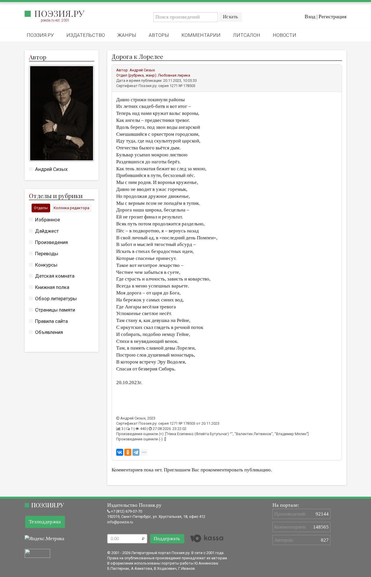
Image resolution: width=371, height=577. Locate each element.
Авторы (159, 35)
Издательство (85, 35)
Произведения (51, 242)
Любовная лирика (174, 75)
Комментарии (201, 35)
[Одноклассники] (127, 452)
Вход (310, 16)
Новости (284, 35)
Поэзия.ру (59, 13)
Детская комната (54, 276)
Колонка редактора (71, 208)
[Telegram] (135, 452)
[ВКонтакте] (119, 452)
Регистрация (332, 16)
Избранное (47, 220)
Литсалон (246, 35)
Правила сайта (51, 321)
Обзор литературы (56, 298)
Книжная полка (52, 287)
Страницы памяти (55, 310)
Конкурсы (46, 265)
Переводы (46, 253)
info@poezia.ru (120, 522)
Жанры (126, 35)
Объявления (49, 332)
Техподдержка (45, 521)
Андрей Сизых (51, 169)
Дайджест (47, 231)
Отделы (41, 208)
